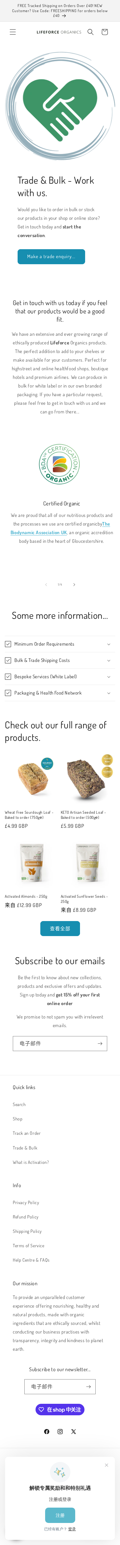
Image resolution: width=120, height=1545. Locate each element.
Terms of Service (28, 1245)
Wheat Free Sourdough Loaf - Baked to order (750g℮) (29, 815)
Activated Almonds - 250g (26, 896)
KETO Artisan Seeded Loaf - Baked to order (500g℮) (84, 815)
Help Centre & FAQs (31, 1260)
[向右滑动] (74, 585)
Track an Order (27, 1133)
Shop (17, 1118)
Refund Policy (26, 1216)
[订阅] (100, 1043)
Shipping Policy (27, 1231)
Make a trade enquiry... (51, 256)
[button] (13, 32)
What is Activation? (31, 1162)
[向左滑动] (46, 585)
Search (19, 1104)
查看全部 (60, 929)
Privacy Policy (26, 1202)
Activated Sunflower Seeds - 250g (84, 899)
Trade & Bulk (25, 1147)
